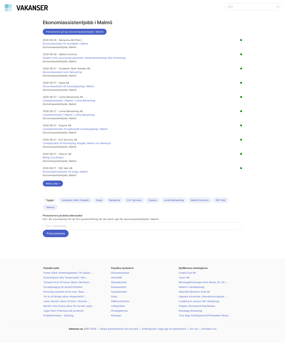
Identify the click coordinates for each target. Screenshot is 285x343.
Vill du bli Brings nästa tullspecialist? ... (65, 296)
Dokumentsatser (120, 272)
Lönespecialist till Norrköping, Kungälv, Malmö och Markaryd (77, 143)
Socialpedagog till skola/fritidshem (63, 286)
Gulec (114, 296)
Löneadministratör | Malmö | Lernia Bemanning (69, 100)
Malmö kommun (200, 200)
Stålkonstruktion (120, 301)
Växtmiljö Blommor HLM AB (194, 291)
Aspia (99, 200)
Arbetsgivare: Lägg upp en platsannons (164, 328)
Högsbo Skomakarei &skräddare (197, 305)
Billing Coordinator (53, 157)
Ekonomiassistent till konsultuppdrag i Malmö (68, 86)
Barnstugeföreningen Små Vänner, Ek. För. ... (203, 282)
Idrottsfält (116, 277)
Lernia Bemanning (174, 200)
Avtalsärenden (119, 291)
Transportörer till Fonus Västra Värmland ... (67, 282)
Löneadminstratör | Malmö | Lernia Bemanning (69, 114)
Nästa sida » (53, 183)
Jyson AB (184, 277)
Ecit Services (134, 200)
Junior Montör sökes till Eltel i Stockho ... (66, 301)
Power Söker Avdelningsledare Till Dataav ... (68, 272)
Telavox (50, 207)
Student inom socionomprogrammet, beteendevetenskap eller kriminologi (84, 57)
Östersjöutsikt (119, 282)
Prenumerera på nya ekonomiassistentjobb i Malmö (74, 31)
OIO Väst (220, 200)
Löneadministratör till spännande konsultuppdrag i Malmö (75, 128)
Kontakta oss (209, 328)
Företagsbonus (119, 310)
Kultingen (116, 315)
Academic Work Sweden (75, 200)
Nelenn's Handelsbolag (191, 286)
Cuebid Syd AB (187, 272)
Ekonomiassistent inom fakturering (62, 72)
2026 (93, 328)
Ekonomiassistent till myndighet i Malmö (65, 43)
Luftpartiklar (118, 305)
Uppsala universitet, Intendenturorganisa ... (203, 296)
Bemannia (114, 200)
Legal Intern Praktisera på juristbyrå (63, 310)
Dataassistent (118, 286)
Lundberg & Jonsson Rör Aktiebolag (199, 301)
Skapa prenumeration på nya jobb (119, 328)
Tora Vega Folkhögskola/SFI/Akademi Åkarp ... (205, 315)
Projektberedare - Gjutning (58, 315)
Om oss (194, 328)
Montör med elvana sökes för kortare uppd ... (69, 305)
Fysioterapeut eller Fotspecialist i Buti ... (65, 277)
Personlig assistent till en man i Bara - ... (65, 291)
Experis (153, 200)
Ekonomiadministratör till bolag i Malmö (65, 171)
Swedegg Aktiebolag (190, 310)
